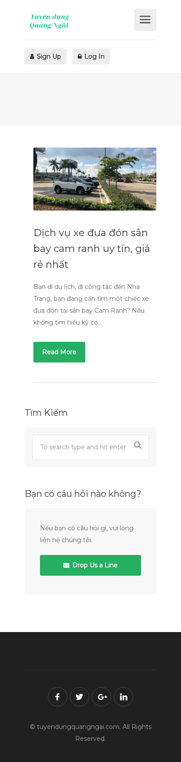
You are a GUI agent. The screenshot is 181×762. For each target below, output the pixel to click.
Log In (94, 56)
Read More (59, 352)
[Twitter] (79, 697)
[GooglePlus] (101, 697)
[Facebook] (57, 697)
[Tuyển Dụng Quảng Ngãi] (78, 21)
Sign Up (48, 56)
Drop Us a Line (94, 565)
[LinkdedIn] (123, 697)
